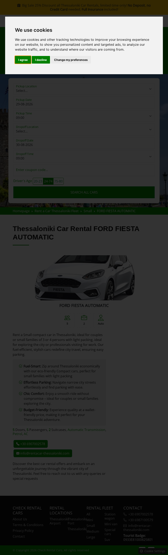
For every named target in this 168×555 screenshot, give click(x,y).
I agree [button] (23, 60)
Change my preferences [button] (71, 60)
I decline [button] (41, 60)
